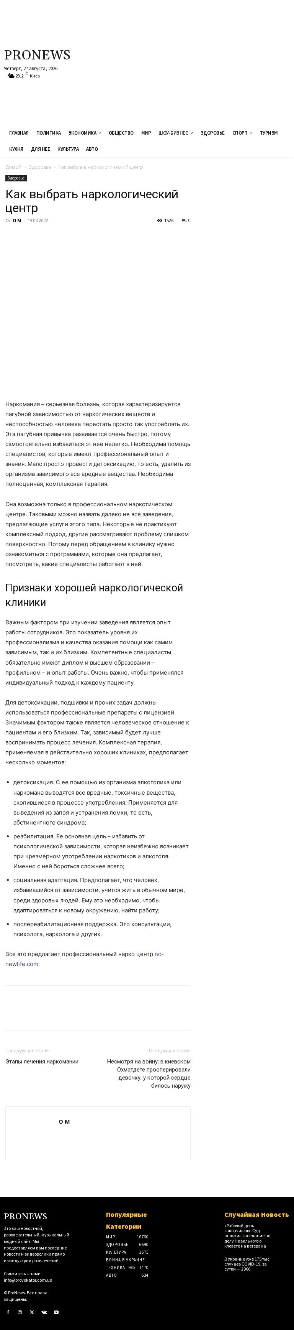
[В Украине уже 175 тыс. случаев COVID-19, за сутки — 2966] (283, 1261)
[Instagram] (20, 1313)
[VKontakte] (44, 1313)
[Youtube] (56, 1313)
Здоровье (40, 167)
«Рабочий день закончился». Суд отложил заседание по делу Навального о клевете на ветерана (247, 1236)
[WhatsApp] (66, 237)
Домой (13, 167)
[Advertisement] (198, 61)
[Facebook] (13, 237)
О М (17, 220)
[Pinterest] (48, 237)
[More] (84, 237)
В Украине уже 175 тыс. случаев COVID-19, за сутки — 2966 (247, 1264)
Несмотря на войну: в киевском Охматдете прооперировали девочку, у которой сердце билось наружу (149, 1073)
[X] (30, 237)
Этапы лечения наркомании (41, 1061)
